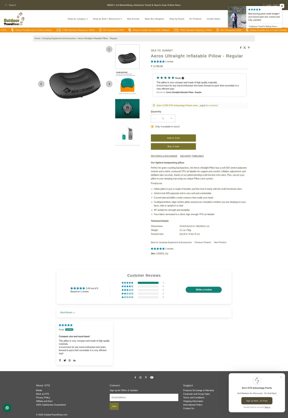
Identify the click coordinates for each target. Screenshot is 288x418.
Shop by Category (77, 19)
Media (39, 390)
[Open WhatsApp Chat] (7, 408)
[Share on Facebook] (241, 48)
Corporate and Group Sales (196, 394)
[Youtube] (151, 377)
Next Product (220, 242)
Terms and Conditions (193, 397)
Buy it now (173, 146)
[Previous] (41, 84)
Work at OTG (42, 394)
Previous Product (203, 242)
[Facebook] (135, 377)
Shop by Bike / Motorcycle (107, 19)
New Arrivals (133, 19)
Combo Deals (213, 19)
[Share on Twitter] (244, 48)
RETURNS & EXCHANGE (164, 156)
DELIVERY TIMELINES (192, 156)
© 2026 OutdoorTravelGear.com (51, 414)
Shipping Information (193, 401)
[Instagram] (140, 377)
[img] (65, 325)
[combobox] (50, 5)
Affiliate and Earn (44, 401)
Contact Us (188, 408)
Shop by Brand (176, 19)
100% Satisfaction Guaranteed (51, 404)
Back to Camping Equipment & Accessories (171, 242)
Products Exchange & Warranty (198, 390)
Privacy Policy (43, 397)
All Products (195, 19)
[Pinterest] (146, 377)
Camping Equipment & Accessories (59, 38)
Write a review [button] (204, 289)
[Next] (109, 84)
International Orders (192, 404)
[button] (158, 61)
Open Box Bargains (154, 19)
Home (37, 38)
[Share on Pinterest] (249, 48)
